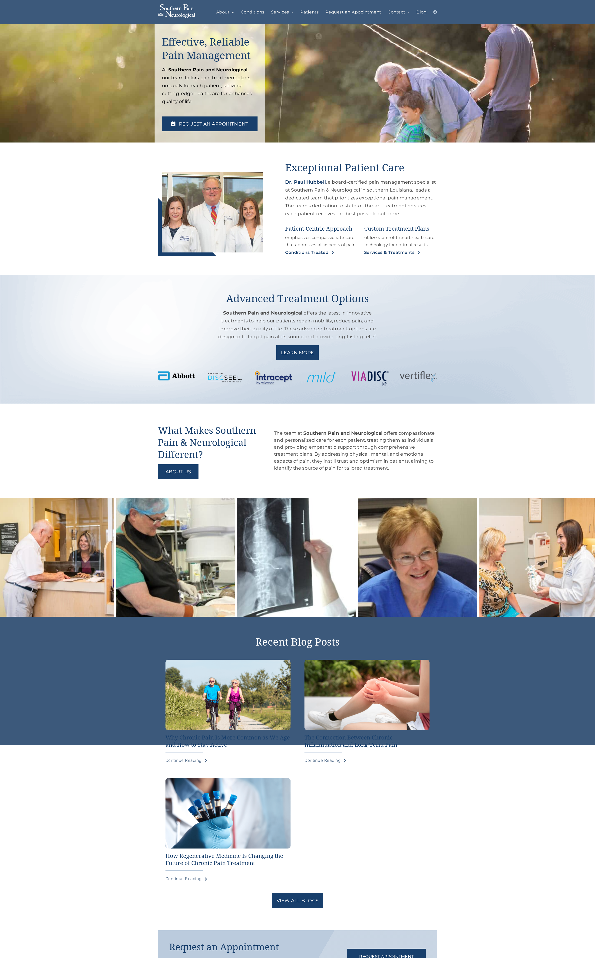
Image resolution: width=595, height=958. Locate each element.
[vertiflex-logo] (418, 373)
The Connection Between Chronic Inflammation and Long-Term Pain (350, 741)
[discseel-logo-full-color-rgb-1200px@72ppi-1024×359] (225, 373)
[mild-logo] (322, 373)
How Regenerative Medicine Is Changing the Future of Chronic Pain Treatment (224, 859)
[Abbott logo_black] (176, 373)
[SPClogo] (176, 6)
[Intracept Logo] (273, 373)
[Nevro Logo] (370, 373)
